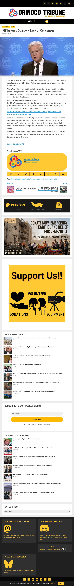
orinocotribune (31, 159)
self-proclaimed (54, 179)
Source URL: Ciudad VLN (16, 144)
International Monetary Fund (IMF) (21, 179)
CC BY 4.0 (59, 549)
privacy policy (40, 424)
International (6, 26)
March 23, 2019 (7, 34)
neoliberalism (45, 179)
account (15, 537)
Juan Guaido (36, 179)
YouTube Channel (45, 21)
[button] (23, 22)
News (12, 26)
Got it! (61, 583)
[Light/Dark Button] (30, 21)
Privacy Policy (52, 583)
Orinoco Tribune (57, 547)
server (49, 535)
